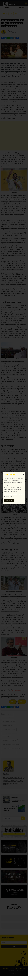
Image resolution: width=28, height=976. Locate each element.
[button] (23, 474)
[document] (14, 488)
